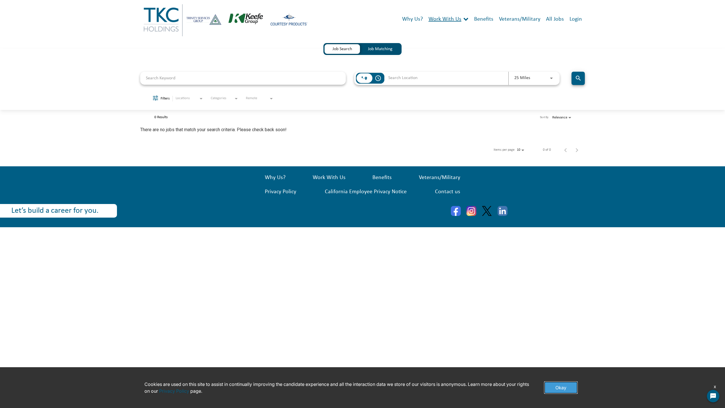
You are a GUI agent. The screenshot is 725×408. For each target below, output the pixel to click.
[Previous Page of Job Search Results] (565, 150)
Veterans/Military (519, 19)
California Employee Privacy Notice (366, 192)
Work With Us (444, 19)
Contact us (447, 192)
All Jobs (555, 19)
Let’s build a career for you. (55, 211)
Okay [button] (560, 387)
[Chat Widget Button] (713, 396)
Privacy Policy (280, 192)
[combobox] (243, 78)
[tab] (342, 49)
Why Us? (412, 19)
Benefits (483, 19)
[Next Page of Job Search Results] (577, 150)
